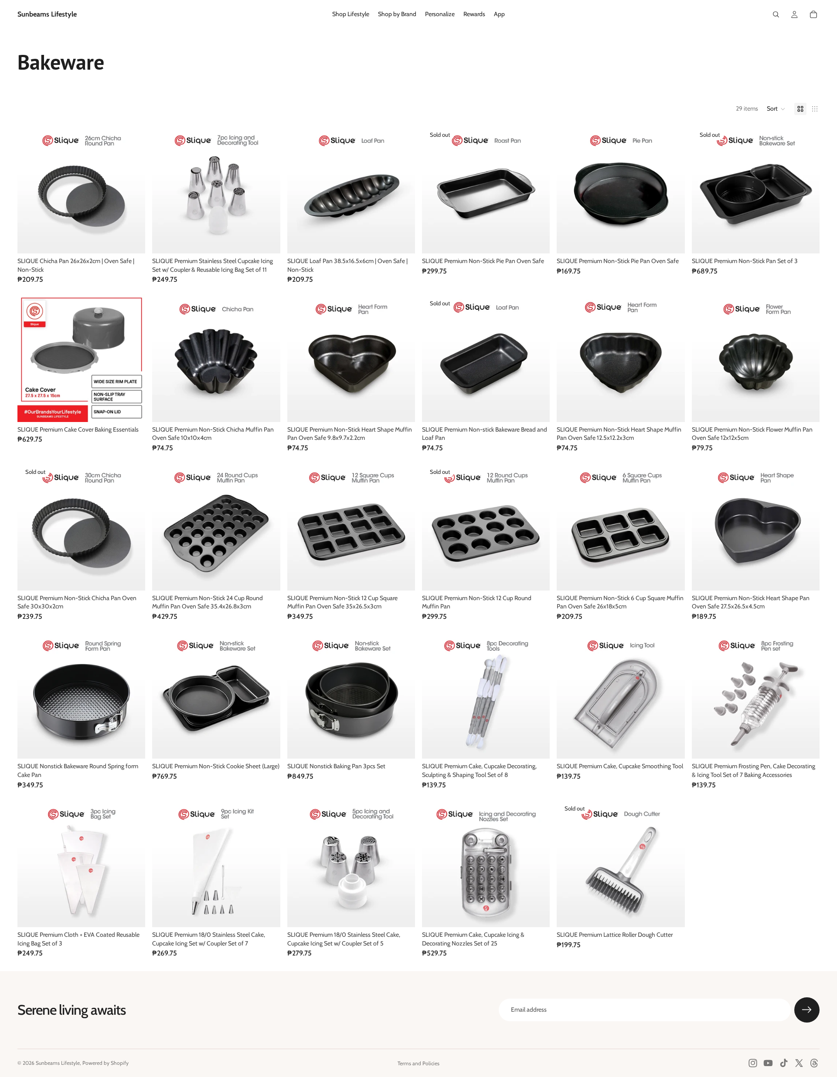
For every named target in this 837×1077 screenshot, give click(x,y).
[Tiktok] (784, 1063)
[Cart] (813, 14)
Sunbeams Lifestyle (58, 1063)
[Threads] (814, 1063)
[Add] (132, 240)
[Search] (776, 14)
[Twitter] (799, 1063)
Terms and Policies (418, 1063)
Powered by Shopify (105, 1063)
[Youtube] (768, 1063)
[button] (776, 108)
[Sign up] (807, 1010)
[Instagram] (753, 1063)
